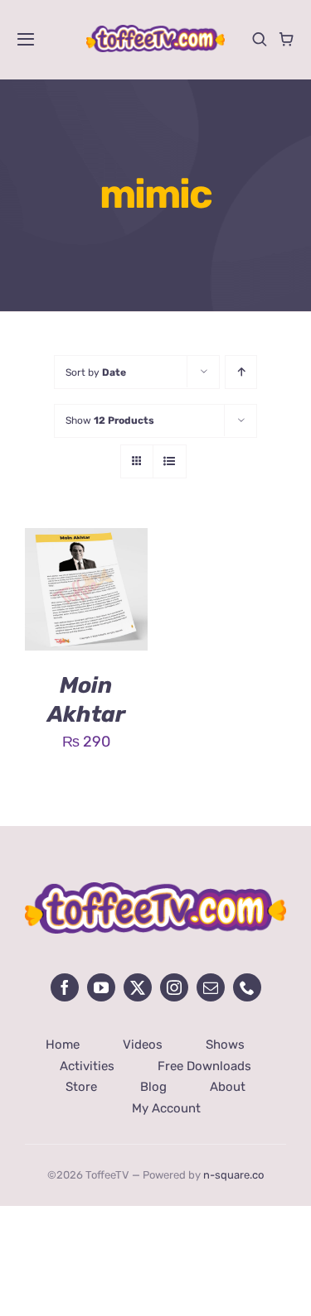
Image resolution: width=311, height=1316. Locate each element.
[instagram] (174, 987)
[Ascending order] (241, 372)
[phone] (247, 987)
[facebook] (65, 987)
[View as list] (169, 461)
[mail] (211, 987)
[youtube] (101, 987)
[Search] (259, 39)
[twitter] (138, 987)
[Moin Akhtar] (86, 540)
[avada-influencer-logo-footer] (155, 890)
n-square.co (233, 1175)
